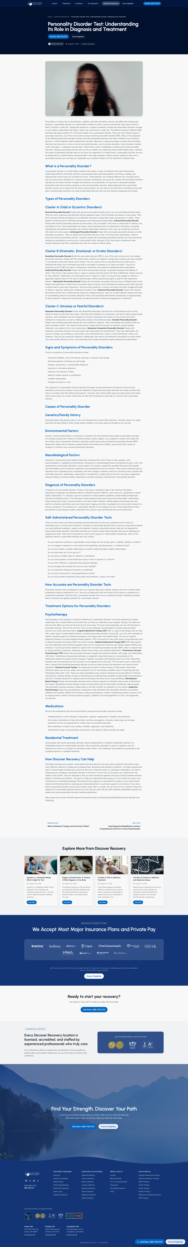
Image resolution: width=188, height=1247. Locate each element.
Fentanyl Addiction (88, 1188)
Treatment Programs (62, 1171)
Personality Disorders (117, 1188)
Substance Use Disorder (92, 1171)
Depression (114, 1185)
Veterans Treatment (60, 1195)
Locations (78, 3)
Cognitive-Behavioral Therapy (149, 1175)
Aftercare (56, 1175)
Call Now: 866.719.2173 (152, 3)
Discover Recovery (91, 1242)
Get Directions (28, 1234)
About (54, 3)
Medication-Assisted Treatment (150, 1195)
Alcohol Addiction (88, 1178)
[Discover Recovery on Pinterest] (34, 1181)
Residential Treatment (61, 1188)
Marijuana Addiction (89, 1195)
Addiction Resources (111, 3)
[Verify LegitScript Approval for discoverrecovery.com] (28, 1215)
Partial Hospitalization (61, 1185)
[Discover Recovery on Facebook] (26, 1181)
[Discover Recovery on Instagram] (30, 1181)
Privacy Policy (103, 1242)
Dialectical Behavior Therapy (149, 1178)
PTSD (112, 1191)
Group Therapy (144, 1188)
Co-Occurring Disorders (118, 1182)
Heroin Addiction (88, 1191)
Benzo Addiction (87, 1182)
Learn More (32, 902)
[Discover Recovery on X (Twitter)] (38, 1181)
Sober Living (57, 1191)
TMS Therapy (143, 1198)
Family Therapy (144, 1185)
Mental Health (116, 1171)
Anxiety (113, 1175)
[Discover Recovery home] (36, 1174)
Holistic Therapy (144, 1191)
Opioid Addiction (88, 1198)
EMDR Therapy (144, 1182)
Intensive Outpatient (60, 1178)
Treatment (66, 3)
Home (50, 17)
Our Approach (93, 3)
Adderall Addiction (88, 1175)
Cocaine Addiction (88, 1185)
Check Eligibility (127, 3)
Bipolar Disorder (116, 1178)
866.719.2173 (29, 1188)
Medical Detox (58, 1182)
